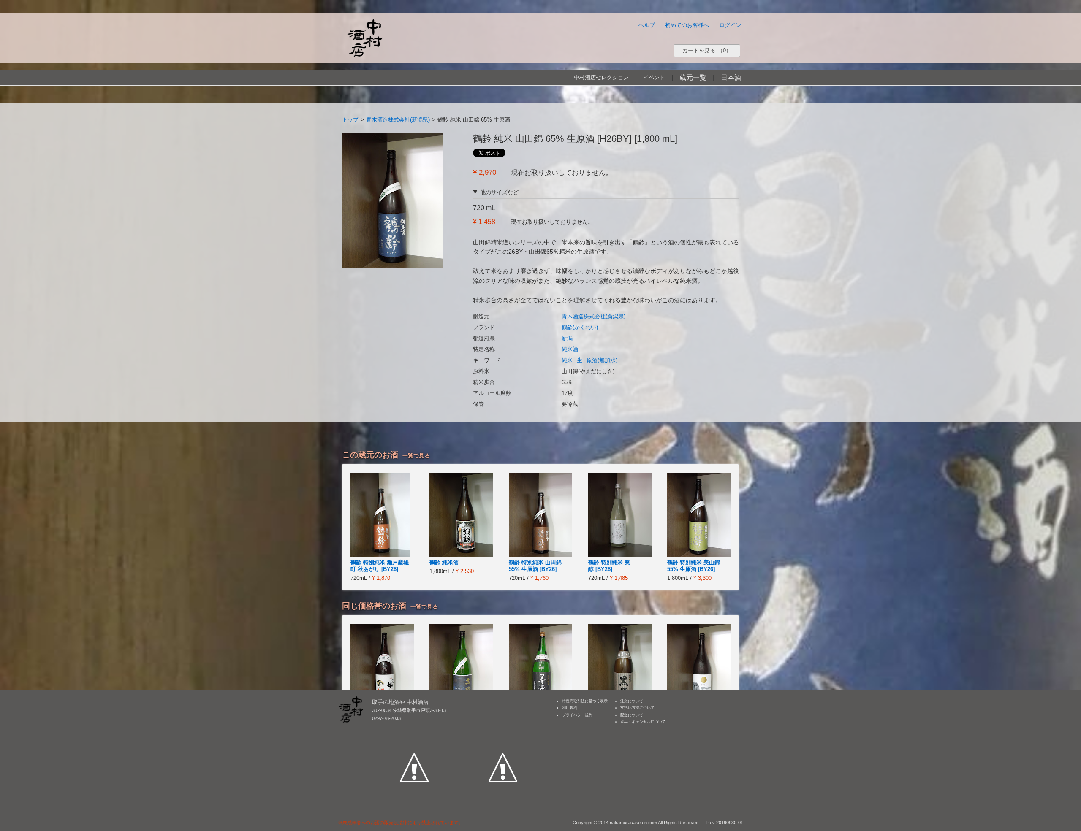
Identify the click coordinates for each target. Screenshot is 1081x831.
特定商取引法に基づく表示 (585, 701)
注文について (631, 701)
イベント (654, 77)
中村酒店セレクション (601, 77)
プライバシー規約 (577, 715)
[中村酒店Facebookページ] (414, 728)
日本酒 (731, 77)
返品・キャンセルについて (643, 722)
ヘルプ (646, 25)
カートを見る (706, 50)
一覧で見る (416, 455)
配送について (631, 715)
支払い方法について (637, 708)
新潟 (567, 338)
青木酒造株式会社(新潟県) (398, 119)
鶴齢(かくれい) (580, 327)
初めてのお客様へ (687, 25)
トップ (350, 119)
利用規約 (569, 708)
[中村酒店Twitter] (503, 728)
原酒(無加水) (602, 360)
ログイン (730, 25)
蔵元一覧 (692, 77)
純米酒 (570, 349)
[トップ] (364, 38)
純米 (567, 360)
